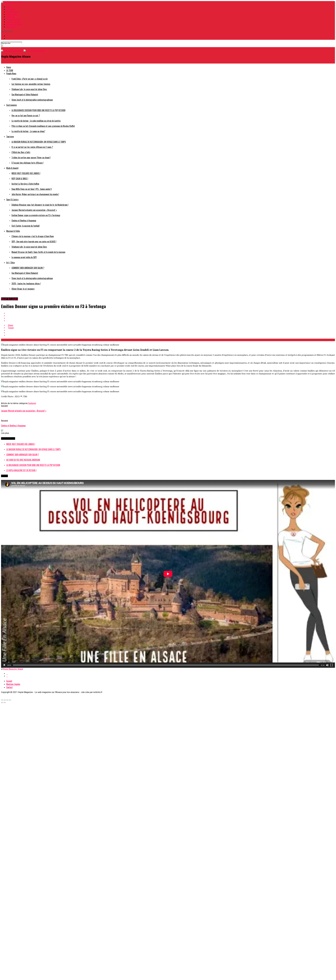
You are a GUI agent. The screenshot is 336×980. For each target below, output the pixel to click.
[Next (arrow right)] (5, 702)
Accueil (9, 681)
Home (9, 7)
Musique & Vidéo (14, 24)
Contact (9, 687)
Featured (32, 403)
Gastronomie (12, 14)
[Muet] (327, 665)
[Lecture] (4, 665)
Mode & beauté (13, 19)
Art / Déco (11, 27)
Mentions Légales (13, 684)
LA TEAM (10, 9)
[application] (168, 574)
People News (12, 12)
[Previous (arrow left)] (2, 702)
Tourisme (10, 17)
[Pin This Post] (170, 318)
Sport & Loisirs (13, 22)
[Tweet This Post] (170, 316)
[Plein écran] (331, 665)
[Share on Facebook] (170, 313)
